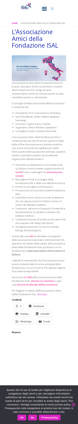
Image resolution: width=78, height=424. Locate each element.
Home (14, 23)
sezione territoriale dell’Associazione (37, 284)
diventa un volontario (43, 281)
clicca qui (42, 294)
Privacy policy (50, 417)
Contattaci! (39, 384)
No (32, 417)
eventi (18, 172)
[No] (73, 404)
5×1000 (28, 277)
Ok (22, 417)
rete (31, 236)
